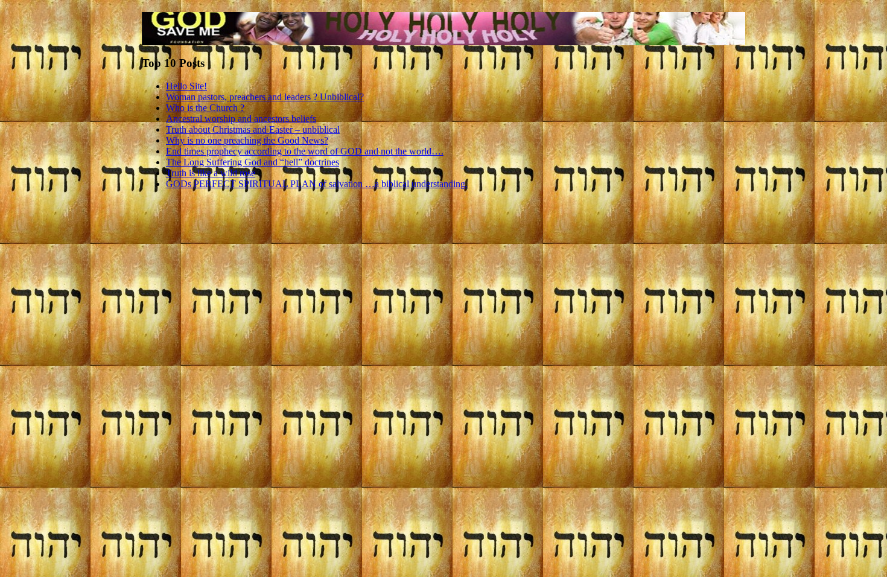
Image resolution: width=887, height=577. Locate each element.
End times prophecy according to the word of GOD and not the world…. (305, 151)
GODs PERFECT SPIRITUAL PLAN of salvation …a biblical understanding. (317, 184)
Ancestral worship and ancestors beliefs (241, 118)
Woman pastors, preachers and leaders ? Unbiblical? (265, 97)
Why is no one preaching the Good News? (247, 140)
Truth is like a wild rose (210, 173)
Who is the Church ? (205, 108)
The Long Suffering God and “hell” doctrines (252, 162)
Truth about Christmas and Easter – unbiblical (253, 129)
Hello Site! (186, 86)
